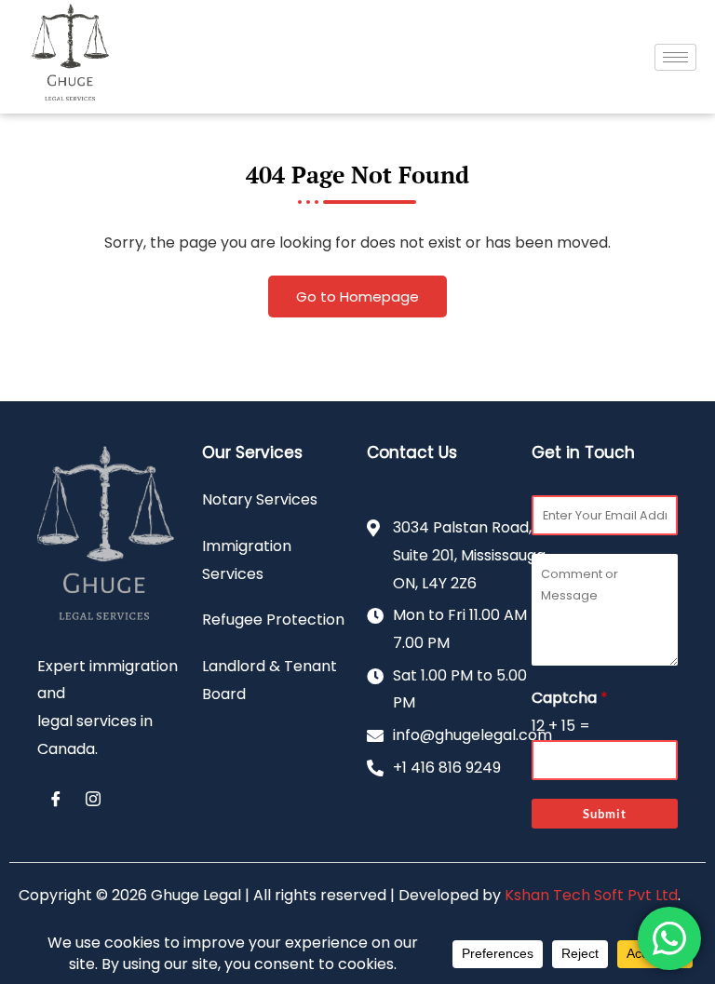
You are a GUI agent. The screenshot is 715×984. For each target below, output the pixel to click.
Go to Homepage (357, 296)
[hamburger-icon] (675, 57)
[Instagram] (93, 800)
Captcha (570, 697)
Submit (605, 813)
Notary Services (259, 499)
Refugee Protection (273, 619)
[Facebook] (56, 800)
